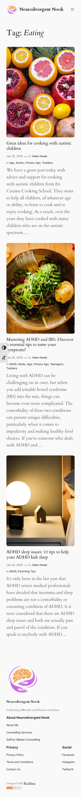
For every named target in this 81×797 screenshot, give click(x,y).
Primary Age (32, 162)
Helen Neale (39, 156)
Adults (22, 364)
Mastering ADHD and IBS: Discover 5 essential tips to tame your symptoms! (39, 344)
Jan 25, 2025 (14, 156)
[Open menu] (72, 9)
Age (11, 162)
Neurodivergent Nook (41, 9)
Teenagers (56, 364)
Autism (20, 162)
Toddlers (47, 162)
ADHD (12, 364)
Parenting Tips (27, 571)
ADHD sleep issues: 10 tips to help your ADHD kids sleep (37, 554)
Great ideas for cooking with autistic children (38, 146)
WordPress (29, 783)
